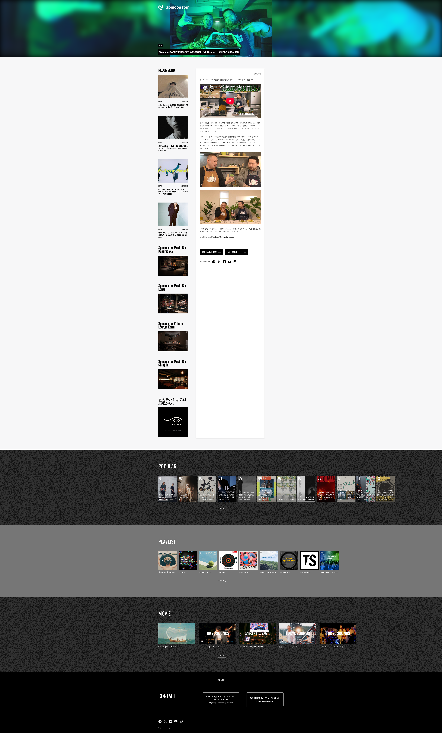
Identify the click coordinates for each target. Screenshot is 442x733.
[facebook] (224, 263)
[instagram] (235, 263)
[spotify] (214, 263)
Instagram (230, 237)
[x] (219, 263)
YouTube (215, 237)
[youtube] (229, 263)
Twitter (222, 237)
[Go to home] (173, 7)
